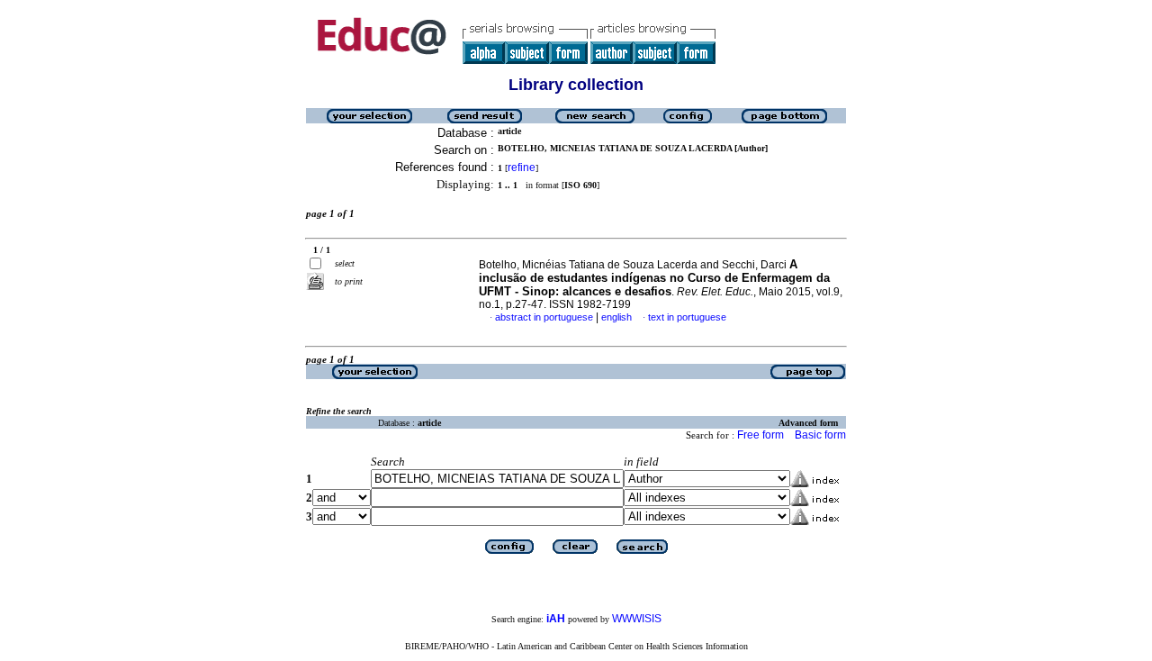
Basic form (820, 435)
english (616, 317)
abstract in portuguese (544, 317)
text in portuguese (687, 317)
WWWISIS (637, 618)
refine (522, 167)
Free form (760, 435)
